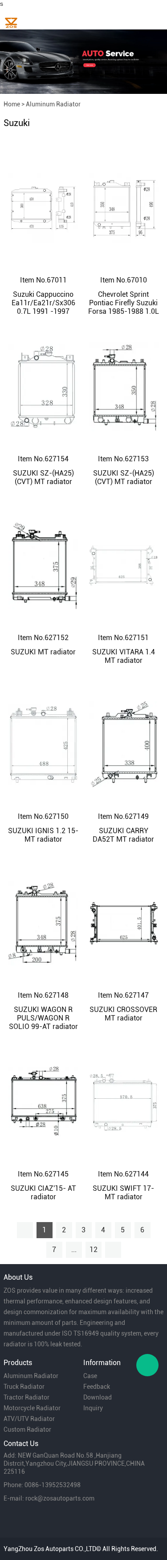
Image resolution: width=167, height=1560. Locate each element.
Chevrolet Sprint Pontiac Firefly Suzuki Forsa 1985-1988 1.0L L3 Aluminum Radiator (123, 311)
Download (97, 1397)
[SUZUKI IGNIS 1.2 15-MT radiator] (43, 743)
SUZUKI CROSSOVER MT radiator (123, 1013)
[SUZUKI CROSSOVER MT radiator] (124, 922)
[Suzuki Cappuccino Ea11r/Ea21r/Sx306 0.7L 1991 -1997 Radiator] (43, 207)
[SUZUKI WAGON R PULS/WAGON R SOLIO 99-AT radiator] (43, 922)
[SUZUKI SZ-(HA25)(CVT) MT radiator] (43, 386)
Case (90, 1375)
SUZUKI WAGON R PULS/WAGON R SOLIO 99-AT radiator (43, 1018)
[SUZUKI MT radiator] (43, 565)
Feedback (96, 1386)
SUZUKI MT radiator (43, 652)
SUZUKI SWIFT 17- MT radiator (123, 1192)
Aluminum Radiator (53, 104)
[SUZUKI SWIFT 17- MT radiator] (124, 1101)
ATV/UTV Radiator (29, 1418)
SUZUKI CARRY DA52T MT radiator (123, 834)
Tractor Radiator (26, 1397)
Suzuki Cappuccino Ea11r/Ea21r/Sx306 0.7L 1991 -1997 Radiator (43, 307)
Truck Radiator (24, 1386)
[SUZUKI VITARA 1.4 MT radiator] (124, 565)
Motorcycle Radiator (32, 1408)
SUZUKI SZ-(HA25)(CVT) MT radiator (43, 477)
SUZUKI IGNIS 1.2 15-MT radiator (43, 834)
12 (94, 1249)
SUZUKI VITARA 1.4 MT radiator (123, 656)
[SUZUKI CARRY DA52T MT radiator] (124, 743)
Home (12, 104)
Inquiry (93, 1408)
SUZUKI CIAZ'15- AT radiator (43, 1192)
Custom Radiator (27, 1429)
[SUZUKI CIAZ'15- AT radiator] (43, 1101)
